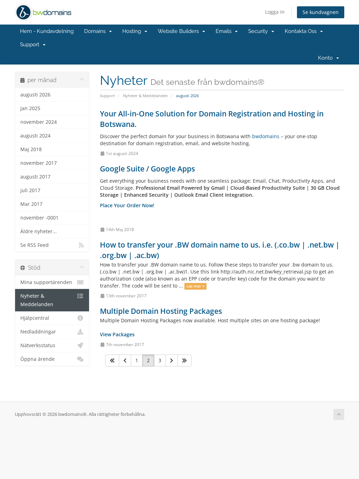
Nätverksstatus (37, 345)
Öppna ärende (37, 359)
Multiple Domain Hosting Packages (161, 311)
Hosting (133, 31)
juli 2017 (30, 190)
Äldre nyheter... (38, 231)
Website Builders (180, 31)
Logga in (275, 11)
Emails (225, 31)
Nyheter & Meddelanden (145, 95)
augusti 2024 (35, 136)
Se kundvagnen (321, 12)
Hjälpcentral (34, 318)
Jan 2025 (30, 108)
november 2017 (38, 163)
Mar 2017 (31, 204)
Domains (96, 31)
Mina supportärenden (46, 282)
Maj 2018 (31, 149)
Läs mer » (195, 286)
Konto (327, 58)
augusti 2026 (35, 95)
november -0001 (39, 218)
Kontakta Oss (302, 31)
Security (259, 31)
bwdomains (265, 136)
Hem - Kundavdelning (47, 31)
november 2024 (38, 122)
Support (31, 44)
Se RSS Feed (34, 245)
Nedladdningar (38, 332)
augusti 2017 (35, 177)
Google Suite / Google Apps (147, 169)
